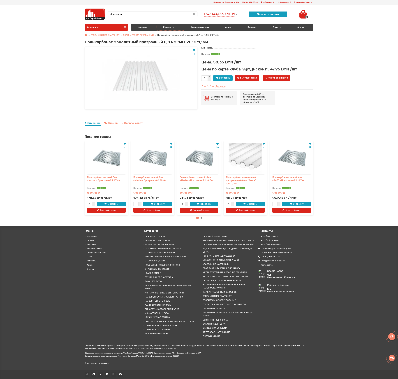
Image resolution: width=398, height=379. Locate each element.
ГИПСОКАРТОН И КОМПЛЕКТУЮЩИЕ (163, 248)
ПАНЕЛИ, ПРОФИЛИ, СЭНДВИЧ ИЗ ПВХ (164, 297)
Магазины (142, 27)
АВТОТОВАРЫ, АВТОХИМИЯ (216, 332)
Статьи (90, 269)
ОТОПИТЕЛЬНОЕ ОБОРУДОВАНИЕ (219, 300)
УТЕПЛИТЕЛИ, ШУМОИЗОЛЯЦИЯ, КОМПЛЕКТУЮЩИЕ (228, 240)
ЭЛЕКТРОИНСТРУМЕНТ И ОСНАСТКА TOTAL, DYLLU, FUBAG (228, 314)
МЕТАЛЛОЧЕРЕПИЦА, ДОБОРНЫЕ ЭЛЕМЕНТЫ (225, 272)
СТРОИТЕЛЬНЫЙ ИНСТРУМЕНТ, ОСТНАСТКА (224, 304)
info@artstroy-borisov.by (273, 261)
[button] (197, 218)
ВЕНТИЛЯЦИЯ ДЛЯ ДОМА (215, 320)
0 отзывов (220, 86)
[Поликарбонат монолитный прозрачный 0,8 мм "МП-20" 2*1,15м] (141, 78)
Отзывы (113, 123)
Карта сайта (267, 265)
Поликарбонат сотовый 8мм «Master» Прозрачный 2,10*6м (149, 179)
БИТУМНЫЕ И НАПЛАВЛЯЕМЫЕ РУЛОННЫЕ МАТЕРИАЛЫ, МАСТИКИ (224, 286)
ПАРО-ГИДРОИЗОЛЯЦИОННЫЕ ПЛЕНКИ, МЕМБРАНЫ (228, 244)
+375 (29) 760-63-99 (271, 244)
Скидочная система (200, 27)
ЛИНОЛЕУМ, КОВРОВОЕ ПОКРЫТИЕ (162, 309)
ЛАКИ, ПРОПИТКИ (153, 281)
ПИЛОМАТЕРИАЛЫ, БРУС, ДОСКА (219, 256)
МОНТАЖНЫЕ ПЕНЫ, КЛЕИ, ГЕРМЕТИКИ (164, 293)
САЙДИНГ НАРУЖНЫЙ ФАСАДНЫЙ (220, 292)
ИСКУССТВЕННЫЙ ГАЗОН (157, 313)
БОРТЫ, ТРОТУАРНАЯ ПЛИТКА (160, 244)
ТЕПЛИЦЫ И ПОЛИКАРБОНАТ (105, 35)
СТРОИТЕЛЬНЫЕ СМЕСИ (157, 269)
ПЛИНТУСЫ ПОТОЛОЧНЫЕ (158, 329)
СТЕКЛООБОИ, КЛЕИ (155, 261)
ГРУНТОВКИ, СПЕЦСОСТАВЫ (159, 277)
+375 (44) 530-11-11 (270, 236)
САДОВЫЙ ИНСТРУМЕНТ (215, 236)
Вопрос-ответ (133, 123)
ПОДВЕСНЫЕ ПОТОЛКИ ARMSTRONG (162, 265)
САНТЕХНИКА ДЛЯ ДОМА (215, 328)
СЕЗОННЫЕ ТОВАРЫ (155, 236)
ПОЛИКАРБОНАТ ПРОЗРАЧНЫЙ (138, 35)
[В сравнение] (194, 54)
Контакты (252, 27)
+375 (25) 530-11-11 (270, 240)
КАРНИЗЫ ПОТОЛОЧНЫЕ (157, 333)
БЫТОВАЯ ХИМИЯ (211, 336)
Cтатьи (300, 27)
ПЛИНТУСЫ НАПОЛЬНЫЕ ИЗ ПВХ (161, 325)
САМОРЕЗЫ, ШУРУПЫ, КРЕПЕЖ (160, 252)
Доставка (91, 244)
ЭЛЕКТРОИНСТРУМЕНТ (214, 308)
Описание (94, 123)
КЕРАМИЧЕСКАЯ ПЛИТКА (157, 317)
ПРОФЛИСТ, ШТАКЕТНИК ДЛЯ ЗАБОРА (222, 268)
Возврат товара (94, 248)
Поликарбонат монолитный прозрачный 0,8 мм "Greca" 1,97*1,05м (241, 180)
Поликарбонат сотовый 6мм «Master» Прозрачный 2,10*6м (103, 179)
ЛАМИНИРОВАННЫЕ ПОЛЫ (158, 305)
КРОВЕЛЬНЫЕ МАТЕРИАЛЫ (216, 264)
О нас (275, 27)
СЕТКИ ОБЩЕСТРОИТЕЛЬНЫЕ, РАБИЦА (222, 280)
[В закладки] (194, 50)
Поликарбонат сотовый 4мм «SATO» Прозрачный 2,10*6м (288, 179)
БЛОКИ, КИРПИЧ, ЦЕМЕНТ (157, 240)
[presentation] (84, 177)
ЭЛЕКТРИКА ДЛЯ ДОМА (214, 324)
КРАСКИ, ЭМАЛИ (153, 273)
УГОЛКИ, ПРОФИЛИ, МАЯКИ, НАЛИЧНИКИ (165, 257)
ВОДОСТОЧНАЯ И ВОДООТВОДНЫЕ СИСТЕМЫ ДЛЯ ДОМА (227, 250)
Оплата (90, 240)
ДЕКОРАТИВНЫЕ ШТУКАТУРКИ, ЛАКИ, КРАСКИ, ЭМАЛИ (168, 287)
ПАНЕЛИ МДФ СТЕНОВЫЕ (157, 301)
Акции (228, 27)
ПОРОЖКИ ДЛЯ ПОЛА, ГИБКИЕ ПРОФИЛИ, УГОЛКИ (169, 321)
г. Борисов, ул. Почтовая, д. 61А (276, 248)
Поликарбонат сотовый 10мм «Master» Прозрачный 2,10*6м (196, 179)
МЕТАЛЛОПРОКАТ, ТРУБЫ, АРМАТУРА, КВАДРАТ (226, 276)
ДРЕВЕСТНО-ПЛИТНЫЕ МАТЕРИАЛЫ (221, 260)
